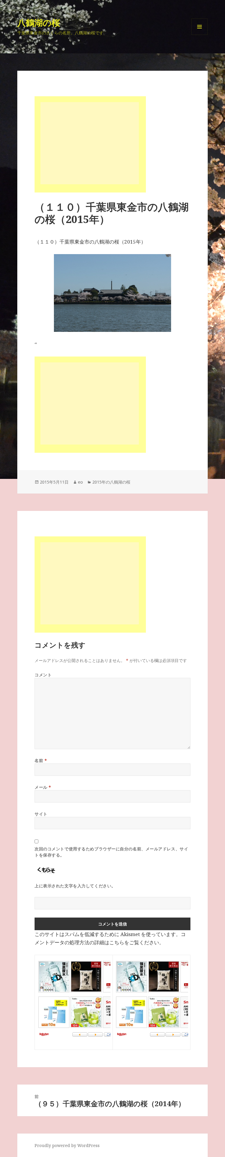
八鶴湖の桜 (38, 22)
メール (43, 787)
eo (80, 482)
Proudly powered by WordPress (67, 1145)
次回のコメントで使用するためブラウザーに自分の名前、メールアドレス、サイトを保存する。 (111, 852)
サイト (41, 814)
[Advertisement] (89, 143)
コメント (43, 675)
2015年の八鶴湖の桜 (111, 482)
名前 (41, 760)
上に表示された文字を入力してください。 (75, 886)
